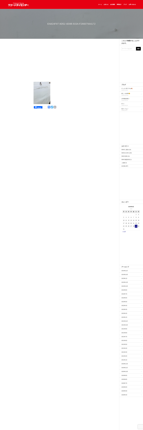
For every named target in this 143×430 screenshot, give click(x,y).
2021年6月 (124, 340)
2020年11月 (124, 367)
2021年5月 (124, 344)
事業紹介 (119, 4)
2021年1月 (124, 360)
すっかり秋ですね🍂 (126, 88)
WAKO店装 (124, 156)
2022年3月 (124, 309)
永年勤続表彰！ (125, 98)
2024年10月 (124, 274)
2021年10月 (124, 325)
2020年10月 (124, 371)
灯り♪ (122, 103)
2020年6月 (124, 387)
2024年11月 (124, 270)
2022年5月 (124, 301)
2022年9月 (124, 290)
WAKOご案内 (125, 149)
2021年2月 (124, 356)
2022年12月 (124, 282)
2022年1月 (124, 317)
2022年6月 (124, 297)
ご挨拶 (123, 162)
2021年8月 (124, 332)
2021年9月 (124, 328)
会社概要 (112, 4)
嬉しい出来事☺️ (125, 93)
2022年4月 (124, 305)
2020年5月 (124, 391)
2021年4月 (124, 348)
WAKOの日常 (125, 153)
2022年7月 (124, 294)
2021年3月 (124, 352)
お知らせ (106, 4)
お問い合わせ (132, 4)
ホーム (100, 4)
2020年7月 (124, 383)
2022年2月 (124, 313)
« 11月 (124, 231)
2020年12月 (124, 363)
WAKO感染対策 (125, 159)
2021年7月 (124, 336)
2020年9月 (124, 375)
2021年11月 (124, 321)
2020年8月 (124, 379)
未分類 (123, 166)
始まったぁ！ (125, 108)
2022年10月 (124, 286)
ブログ (125, 4)
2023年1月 (124, 278)
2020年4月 (124, 394)
